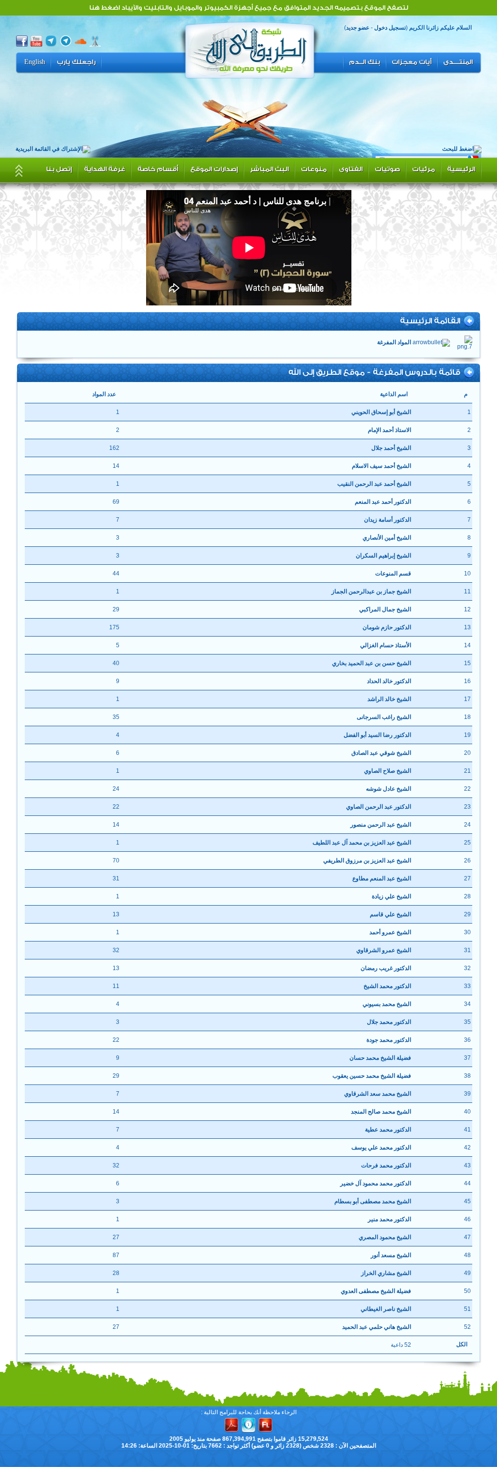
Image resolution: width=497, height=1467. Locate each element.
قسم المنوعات (393, 573)
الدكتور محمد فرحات (386, 1165)
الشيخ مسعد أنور (391, 1255)
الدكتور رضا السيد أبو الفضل (377, 735)
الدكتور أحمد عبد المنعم (383, 501)
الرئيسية (461, 169)
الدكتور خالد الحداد (389, 681)
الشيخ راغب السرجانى (384, 717)
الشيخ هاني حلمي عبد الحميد (376, 1326)
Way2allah (250, 49)
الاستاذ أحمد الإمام (389, 430)
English (34, 62)
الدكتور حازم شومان (387, 627)
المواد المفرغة (394, 342)
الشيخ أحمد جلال (391, 448)
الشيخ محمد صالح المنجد (381, 1111)
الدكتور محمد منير (389, 1219)
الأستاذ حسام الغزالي (385, 645)
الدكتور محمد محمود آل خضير (375, 1183)
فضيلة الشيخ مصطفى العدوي (376, 1291)
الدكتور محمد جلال (389, 1022)
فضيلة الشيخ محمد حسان (380, 1057)
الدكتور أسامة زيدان (387, 519)
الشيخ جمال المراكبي (385, 609)
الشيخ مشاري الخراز (386, 1273)
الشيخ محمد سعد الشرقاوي (377, 1093)
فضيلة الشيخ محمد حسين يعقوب (371, 1075)
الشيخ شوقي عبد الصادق (381, 752)
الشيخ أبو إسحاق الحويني (381, 412)
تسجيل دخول (390, 27)
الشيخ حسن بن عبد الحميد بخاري (371, 663)
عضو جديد (357, 27)
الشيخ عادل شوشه (388, 788)
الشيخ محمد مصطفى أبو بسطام (372, 1201)
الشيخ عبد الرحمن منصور (380, 824)
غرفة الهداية (104, 169)
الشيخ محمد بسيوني (387, 1004)
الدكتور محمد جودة (388, 1039)
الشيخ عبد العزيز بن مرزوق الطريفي (367, 860)
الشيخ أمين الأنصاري (387, 537)
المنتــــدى (458, 62)
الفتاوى (351, 169)
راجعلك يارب (76, 62)
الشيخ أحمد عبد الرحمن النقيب (374, 483)
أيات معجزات (411, 62)
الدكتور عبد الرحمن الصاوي (378, 806)
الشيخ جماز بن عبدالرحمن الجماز (371, 591)
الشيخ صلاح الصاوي (387, 770)
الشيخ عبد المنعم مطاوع (381, 878)
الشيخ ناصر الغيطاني (386, 1309)
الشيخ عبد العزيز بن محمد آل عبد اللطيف (362, 842)
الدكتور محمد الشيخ (387, 986)
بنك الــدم (364, 62)
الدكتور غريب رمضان (386, 968)
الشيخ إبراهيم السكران (383, 555)
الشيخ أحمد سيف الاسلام (381, 465)
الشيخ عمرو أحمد (390, 932)
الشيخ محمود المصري (385, 1237)
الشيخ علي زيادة (391, 896)
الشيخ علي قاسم (390, 914)
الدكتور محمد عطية (388, 1129)
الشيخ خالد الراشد (389, 699)
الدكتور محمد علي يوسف (381, 1147)
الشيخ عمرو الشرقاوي (383, 950)
